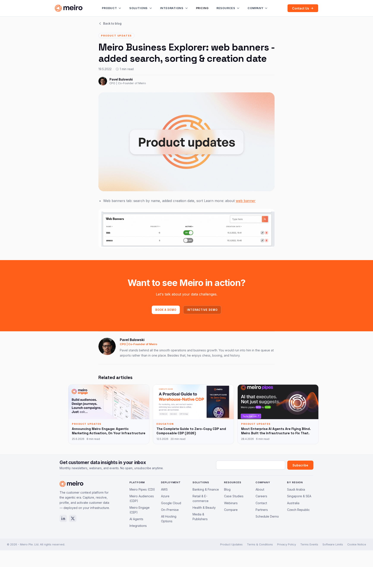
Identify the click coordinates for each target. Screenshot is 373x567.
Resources (226, 8)
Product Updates (231, 544)
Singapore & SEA (299, 496)
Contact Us (300, 8)
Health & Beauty (204, 507)
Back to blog (112, 23)
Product (109, 8)
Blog (227, 489)
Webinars (231, 503)
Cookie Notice (356, 544)
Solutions (138, 8)
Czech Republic (298, 510)
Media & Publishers (200, 516)
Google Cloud (171, 503)
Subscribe (300, 465)
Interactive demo (202, 310)
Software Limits (332, 544)
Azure (165, 496)
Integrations (171, 8)
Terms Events (309, 544)
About (260, 489)
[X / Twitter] (72, 518)
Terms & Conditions (260, 544)
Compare (231, 510)
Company (255, 8)
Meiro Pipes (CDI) (142, 489)
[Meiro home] (68, 8)
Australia (293, 503)
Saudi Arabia (296, 489)
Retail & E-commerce (201, 498)
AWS (164, 489)
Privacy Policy (286, 544)
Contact (261, 503)
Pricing (202, 8)
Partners (262, 510)
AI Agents (136, 519)
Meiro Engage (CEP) (140, 510)
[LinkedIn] (63, 518)
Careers (261, 496)
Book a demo (166, 310)
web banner (246, 201)
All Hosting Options (168, 519)
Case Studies (233, 496)
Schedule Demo (267, 516)
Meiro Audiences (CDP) (142, 498)
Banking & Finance (206, 489)
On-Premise (170, 510)
